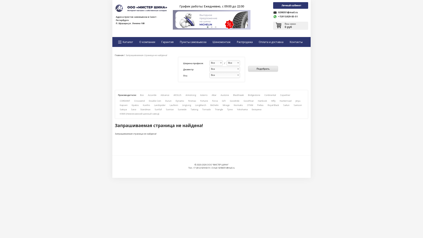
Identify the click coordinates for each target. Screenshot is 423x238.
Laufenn (174, 105)
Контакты (296, 42)
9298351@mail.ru (288, 12)
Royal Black (273, 105)
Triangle (219, 109)
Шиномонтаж (221, 42)
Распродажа (245, 42)
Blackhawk (238, 95)
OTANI (250, 105)
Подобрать (263, 68)
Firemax (192, 100)
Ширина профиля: (193, 63)
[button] (208, 27)
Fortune (204, 100)
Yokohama (242, 109)
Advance (165, 95)
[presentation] (175, 20)
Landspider (160, 105)
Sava (133, 109)
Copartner (285, 95)
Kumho (146, 105)
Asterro (204, 95)
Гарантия (167, 42)
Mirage (226, 105)
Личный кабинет (291, 5)
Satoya (123, 109)
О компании (147, 42)
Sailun (286, 105)
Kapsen (124, 105)
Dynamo (180, 100)
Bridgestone (254, 95)
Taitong (194, 109)
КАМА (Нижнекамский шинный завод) (139, 113)
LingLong (186, 105)
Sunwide (182, 109)
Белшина (256, 109)
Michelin (214, 105)
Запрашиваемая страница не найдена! (146, 55)
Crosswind (139, 100)
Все (142, 95)
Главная (119, 55)
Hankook (262, 100)
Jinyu (298, 100)
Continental (270, 95)
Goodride (234, 100)
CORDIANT (125, 100)
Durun (168, 100)
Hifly (273, 100)
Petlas (260, 105)
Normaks (238, 105)
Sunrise (170, 109)
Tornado (206, 109)
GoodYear (249, 100)
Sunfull (158, 109)
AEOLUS (177, 95)
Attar (214, 95)
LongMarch (200, 105)
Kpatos (135, 105)
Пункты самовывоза (193, 42)
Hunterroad (285, 100)
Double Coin (155, 100)
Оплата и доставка (271, 42)
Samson (298, 105)
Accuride (152, 95)
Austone (225, 95)
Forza (215, 100)
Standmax (145, 109)
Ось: (185, 75)
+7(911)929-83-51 (288, 16)
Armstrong (191, 95)
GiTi (224, 100)
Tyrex (230, 109)
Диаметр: (188, 69)
